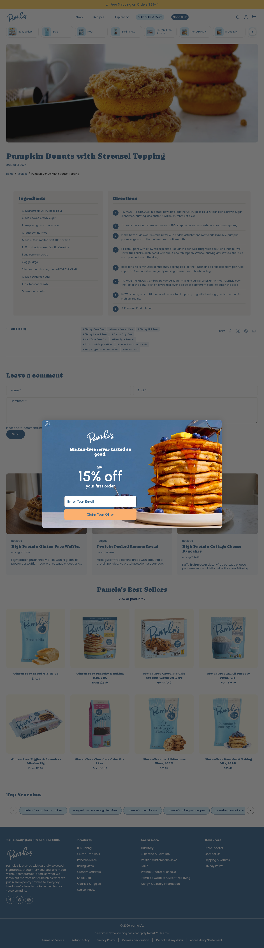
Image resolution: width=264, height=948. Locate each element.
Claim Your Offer (100, 514)
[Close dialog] (47, 424)
